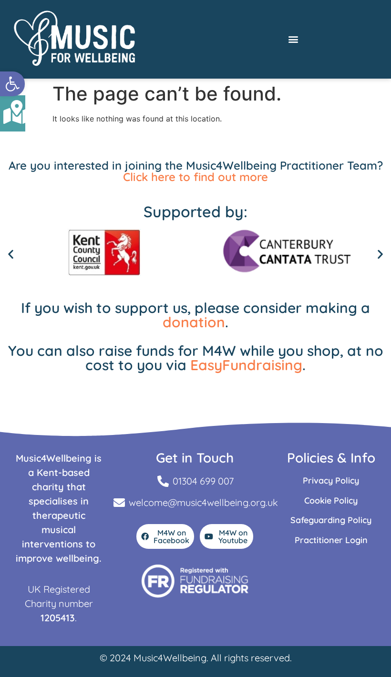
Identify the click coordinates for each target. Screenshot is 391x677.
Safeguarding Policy (330, 520)
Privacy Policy (331, 480)
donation (194, 322)
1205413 (58, 618)
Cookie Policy (331, 500)
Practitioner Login (331, 540)
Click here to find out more (195, 177)
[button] (12, 83)
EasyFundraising (246, 365)
